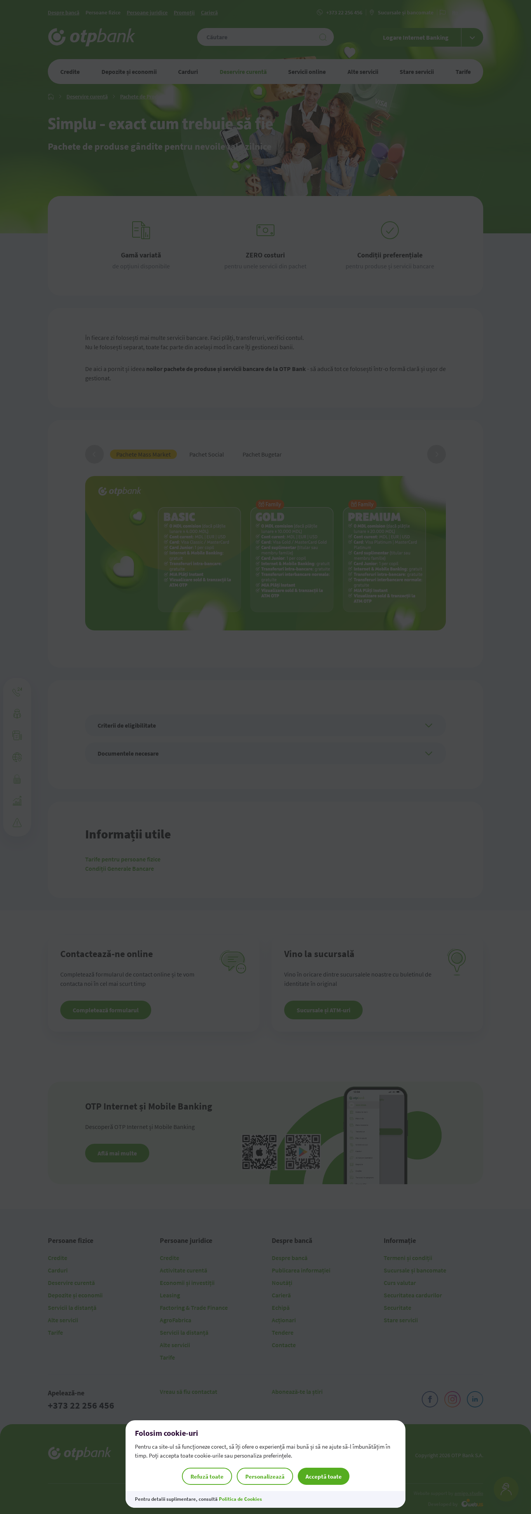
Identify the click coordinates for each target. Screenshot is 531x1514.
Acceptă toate (324, 1476)
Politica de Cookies (240, 1499)
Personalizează (265, 1476)
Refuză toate (207, 1476)
